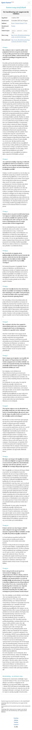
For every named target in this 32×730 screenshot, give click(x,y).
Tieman (13, 26)
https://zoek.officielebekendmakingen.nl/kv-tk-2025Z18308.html (20, 36)
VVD (25, 23)
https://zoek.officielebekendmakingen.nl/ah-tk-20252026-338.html (20, 41)
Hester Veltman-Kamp (17, 23)
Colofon (16, 718)
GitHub (16, 720)
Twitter (16, 722)
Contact (16, 724)
